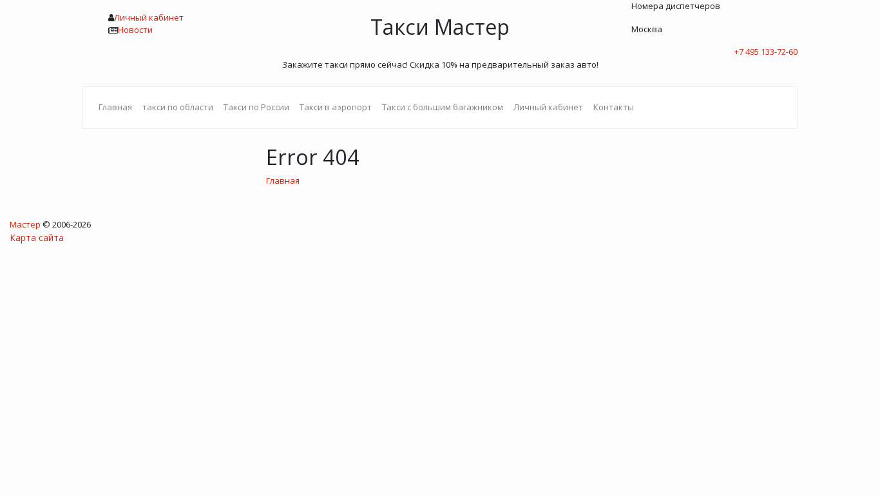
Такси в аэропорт (336, 107)
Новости (135, 29)
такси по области (177, 107)
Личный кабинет (149, 17)
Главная (115, 107)
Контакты (613, 107)
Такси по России (256, 107)
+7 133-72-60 (766, 51)
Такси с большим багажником (442, 107)
